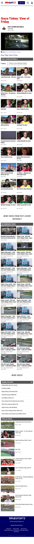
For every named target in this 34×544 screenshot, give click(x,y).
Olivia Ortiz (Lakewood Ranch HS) (10, 404)
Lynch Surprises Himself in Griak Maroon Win (23, 496)
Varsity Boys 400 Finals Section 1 (23, 422)
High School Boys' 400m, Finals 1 (23, 440)
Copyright (15, 521)
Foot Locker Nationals (16, 27)
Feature (18, 52)
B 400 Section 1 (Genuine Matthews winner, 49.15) (24, 477)
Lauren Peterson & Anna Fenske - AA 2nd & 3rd (23, 459)
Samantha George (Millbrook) (9, 395)
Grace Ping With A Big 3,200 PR (23, 468)
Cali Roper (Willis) (6, 388)
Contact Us (8, 528)
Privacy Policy (16, 528)
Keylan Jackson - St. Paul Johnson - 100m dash (24, 432)
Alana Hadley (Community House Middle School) (14, 414)
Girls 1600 (17, 449)
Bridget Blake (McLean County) (9, 385)
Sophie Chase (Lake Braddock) (9, 407)
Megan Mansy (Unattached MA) (10, 391)
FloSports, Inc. (21, 521)
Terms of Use (23, 528)
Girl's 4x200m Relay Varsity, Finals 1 (24, 504)
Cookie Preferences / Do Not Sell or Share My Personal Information (16, 531)
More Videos (17, 375)
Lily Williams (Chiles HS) (8, 398)
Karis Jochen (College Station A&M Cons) (12, 410)
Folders (3, 63)
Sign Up (21, 2)
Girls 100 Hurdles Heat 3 (21, 486)
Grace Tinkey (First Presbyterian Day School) (13, 401)
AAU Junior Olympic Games (23, 240)
